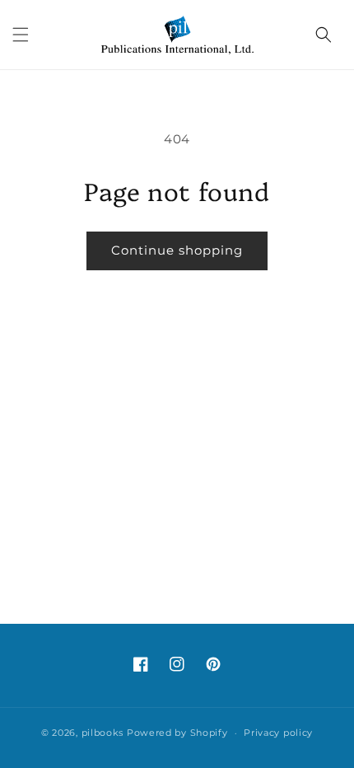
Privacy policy (278, 732)
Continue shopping (177, 250)
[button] (20, 34)
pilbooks (103, 732)
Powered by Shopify (177, 732)
